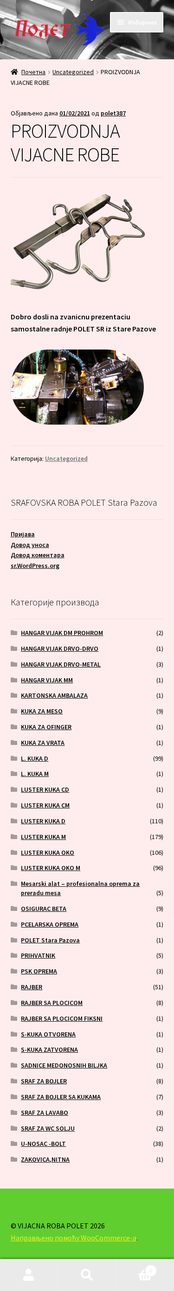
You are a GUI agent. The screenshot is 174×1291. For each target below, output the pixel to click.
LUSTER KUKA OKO (47, 852)
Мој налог (29, 1275)
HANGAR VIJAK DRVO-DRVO (59, 648)
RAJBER (31, 987)
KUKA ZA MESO (42, 711)
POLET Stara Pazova (50, 940)
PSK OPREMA (39, 971)
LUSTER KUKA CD (45, 789)
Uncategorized (73, 72)
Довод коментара (37, 555)
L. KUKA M (35, 774)
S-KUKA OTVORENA (48, 1034)
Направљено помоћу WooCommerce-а (73, 1237)
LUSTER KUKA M (43, 837)
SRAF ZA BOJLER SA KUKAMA (61, 1097)
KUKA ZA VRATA (42, 742)
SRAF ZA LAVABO (44, 1112)
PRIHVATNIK (38, 955)
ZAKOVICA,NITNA (45, 1159)
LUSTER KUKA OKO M (50, 868)
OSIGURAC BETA (43, 908)
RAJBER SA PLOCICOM (52, 1002)
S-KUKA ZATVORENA (49, 1049)
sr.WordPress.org (35, 565)
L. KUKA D (34, 758)
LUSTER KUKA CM (45, 805)
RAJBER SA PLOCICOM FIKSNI (62, 1018)
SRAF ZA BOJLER (44, 1081)
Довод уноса (30, 545)
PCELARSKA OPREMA (49, 924)
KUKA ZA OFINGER (46, 727)
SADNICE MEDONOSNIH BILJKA (64, 1065)
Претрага (87, 1275)
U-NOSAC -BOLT (43, 1143)
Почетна (33, 72)
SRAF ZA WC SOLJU (48, 1128)
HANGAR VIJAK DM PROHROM (62, 633)
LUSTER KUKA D (43, 821)
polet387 (113, 113)
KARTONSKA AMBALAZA (54, 695)
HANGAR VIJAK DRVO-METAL (61, 664)
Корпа (134, 1267)
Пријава (23, 534)
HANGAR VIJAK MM (47, 680)
